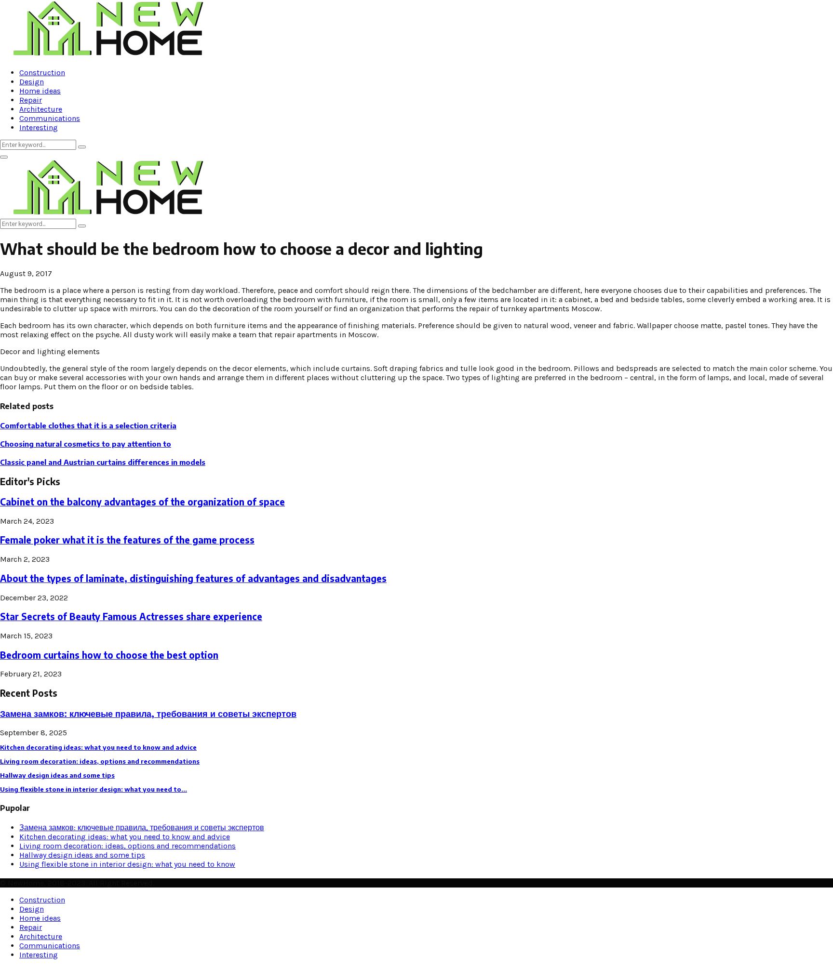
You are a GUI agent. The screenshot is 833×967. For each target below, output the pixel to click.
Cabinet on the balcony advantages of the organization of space (142, 501)
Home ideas (40, 90)
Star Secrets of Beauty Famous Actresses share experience (131, 616)
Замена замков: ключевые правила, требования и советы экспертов (148, 713)
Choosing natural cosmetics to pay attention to (85, 443)
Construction (42, 72)
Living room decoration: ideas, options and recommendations (100, 761)
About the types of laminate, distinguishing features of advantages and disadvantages (193, 578)
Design (31, 81)
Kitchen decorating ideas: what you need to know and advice (98, 747)
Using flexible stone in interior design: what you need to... (93, 789)
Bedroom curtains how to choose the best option (109, 655)
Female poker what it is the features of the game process (127, 539)
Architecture (40, 109)
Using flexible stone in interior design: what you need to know (127, 864)
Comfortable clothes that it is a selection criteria (88, 425)
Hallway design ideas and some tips (57, 775)
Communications (49, 118)
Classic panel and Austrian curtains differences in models (102, 462)
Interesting (38, 127)
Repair (30, 100)
